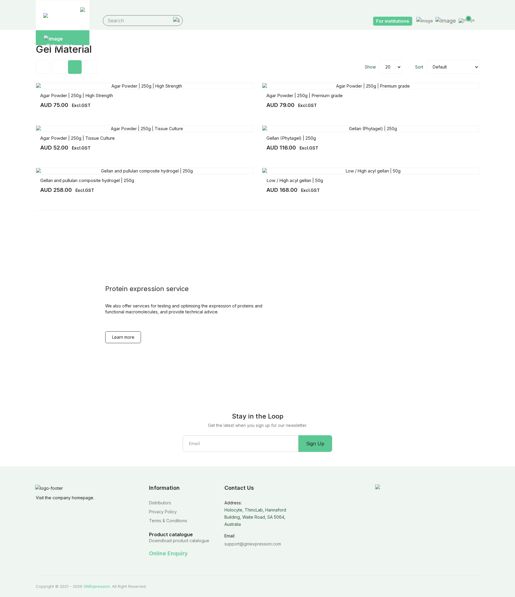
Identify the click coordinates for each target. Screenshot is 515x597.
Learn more (123, 337)
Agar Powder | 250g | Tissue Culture (77, 138)
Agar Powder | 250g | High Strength (76, 95)
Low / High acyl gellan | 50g (294, 180)
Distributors (160, 502)
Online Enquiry (168, 553)
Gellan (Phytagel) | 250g (291, 138)
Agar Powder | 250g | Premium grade (304, 95)
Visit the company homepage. (65, 497)
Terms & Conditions (168, 520)
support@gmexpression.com (252, 543)
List (91, 67)
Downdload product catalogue (179, 540)
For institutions (392, 21)
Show (370, 66)
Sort (419, 66)
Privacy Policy (163, 511)
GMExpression (96, 586)
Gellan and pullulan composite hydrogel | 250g (87, 180)
